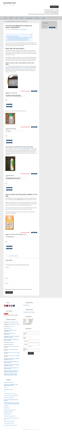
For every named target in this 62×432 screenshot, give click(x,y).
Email (6, 283)
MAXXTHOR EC (11, 342)
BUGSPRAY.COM (9, 3)
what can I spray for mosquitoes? (9, 423)
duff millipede (11, 255)
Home (4, 21)
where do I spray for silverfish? (8, 397)
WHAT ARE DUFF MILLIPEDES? (12, 36)
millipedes (16, 255)
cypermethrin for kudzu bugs (8, 389)
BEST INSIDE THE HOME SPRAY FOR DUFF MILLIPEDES (18, 38)
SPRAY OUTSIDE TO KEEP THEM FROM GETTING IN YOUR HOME (20, 37)
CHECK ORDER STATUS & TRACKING (29, 312)
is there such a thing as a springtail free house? (11, 395)
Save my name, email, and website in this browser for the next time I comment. (18, 289)
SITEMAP (24, 429)
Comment (7, 267)
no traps (5, 387)
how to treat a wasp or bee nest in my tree (10, 393)
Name (6, 278)
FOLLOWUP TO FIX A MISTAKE (8, 382)
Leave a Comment (23, 29)
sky (4, 391)
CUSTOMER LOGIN (26, 305)
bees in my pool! (11, 326)
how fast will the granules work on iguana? (10, 425)
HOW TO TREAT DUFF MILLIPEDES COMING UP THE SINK (17, 40)
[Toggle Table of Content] (30, 35)
